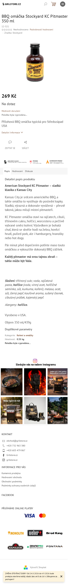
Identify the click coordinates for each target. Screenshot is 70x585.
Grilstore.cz (12, 455)
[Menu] (62, 4)
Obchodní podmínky (12, 481)
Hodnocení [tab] (17, 171)
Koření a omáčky (25, 335)
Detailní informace (11, 132)
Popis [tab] (7, 171)
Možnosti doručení (11, 111)
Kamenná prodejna (11, 473)
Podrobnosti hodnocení (41, 29)
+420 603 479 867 (16, 450)
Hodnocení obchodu (12, 477)
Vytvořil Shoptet (38, 567)
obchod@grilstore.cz (17, 440)
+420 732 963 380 (16, 445)
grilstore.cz (12, 459)
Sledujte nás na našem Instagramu (36, 364)
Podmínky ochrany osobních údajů (19, 485)
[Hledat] (45, 4)
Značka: (13, 32)
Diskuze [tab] (29, 171)
